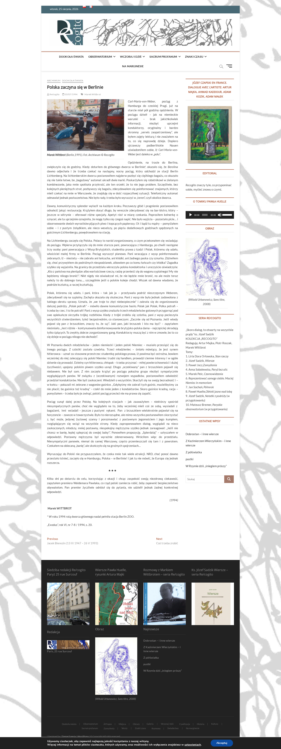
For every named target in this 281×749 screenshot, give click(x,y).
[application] (210, 215)
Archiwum (54, 80)
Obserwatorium (100, 56)
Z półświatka (194, 452)
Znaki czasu (194, 56)
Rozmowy (156, 728)
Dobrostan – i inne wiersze (202, 434)
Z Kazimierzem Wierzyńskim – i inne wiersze (162, 649)
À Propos (108, 724)
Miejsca (122, 724)
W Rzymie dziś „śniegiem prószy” (206, 466)
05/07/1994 (70, 94)
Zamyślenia (109, 728)
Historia (200, 724)
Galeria (150, 724)
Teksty (124, 728)
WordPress (83, 736)
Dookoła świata (71, 56)
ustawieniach (192, 745)
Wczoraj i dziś (131, 56)
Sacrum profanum (163, 56)
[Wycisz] (220, 215)
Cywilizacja (184, 724)
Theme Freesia (68, 736)
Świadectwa (173, 728)
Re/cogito (54, 94)
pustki (189, 459)
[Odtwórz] (190, 215)
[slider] (227, 214)
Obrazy (136, 724)
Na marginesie (133, 66)
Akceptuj (221, 743)
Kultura (214, 724)
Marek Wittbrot (92, 94)
